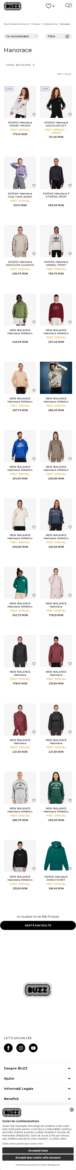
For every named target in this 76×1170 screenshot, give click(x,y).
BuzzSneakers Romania (16, 24)
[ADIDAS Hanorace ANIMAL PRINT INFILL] (56, 241)
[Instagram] (20, 1048)
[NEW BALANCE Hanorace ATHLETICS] (56, 583)
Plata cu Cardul (38, 15)
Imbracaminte (50, 24)
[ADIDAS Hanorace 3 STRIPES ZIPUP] (56, 173)
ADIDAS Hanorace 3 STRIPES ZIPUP (56, 195)
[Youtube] (33, 1048)
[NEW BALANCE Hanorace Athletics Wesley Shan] (20, 856)
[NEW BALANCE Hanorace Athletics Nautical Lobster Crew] (56, 514)
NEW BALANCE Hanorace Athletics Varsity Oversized (56, 811)
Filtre (51, 36)
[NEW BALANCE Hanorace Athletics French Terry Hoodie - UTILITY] (20, 309)
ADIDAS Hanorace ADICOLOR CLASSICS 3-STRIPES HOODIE (20, 265)
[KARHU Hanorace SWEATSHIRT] (56, 856)
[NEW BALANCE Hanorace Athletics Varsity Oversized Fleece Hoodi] (20, 788)
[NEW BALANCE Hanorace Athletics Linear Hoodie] (56, 446)
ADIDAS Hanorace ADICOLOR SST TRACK (56, 125)
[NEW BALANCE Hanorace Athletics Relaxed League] (20, 583)
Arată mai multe (38, 925)
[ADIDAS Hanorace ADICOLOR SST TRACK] (56, 102)
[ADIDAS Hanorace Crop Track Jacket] (20, 173)
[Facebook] (8, 1048)
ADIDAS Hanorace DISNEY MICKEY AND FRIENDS (20, 125)
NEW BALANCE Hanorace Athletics (56, 332)
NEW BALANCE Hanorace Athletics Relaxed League (20, 606)
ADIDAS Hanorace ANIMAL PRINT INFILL (56, 265)
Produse (36, 24)
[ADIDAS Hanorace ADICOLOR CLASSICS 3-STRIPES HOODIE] (20, 241)
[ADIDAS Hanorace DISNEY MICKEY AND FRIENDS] (20, 102)
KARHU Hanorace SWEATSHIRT (56, 878)
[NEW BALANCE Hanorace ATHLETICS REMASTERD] (56, 651)
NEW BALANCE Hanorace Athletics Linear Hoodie (56, 470)
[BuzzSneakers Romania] (12, 6)
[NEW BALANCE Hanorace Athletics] (56, 309)
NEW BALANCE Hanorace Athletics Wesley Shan (20, 879)
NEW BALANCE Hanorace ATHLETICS (56, 606)
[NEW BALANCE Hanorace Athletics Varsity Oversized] (56, 788)
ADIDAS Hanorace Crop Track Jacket (20, 195)
